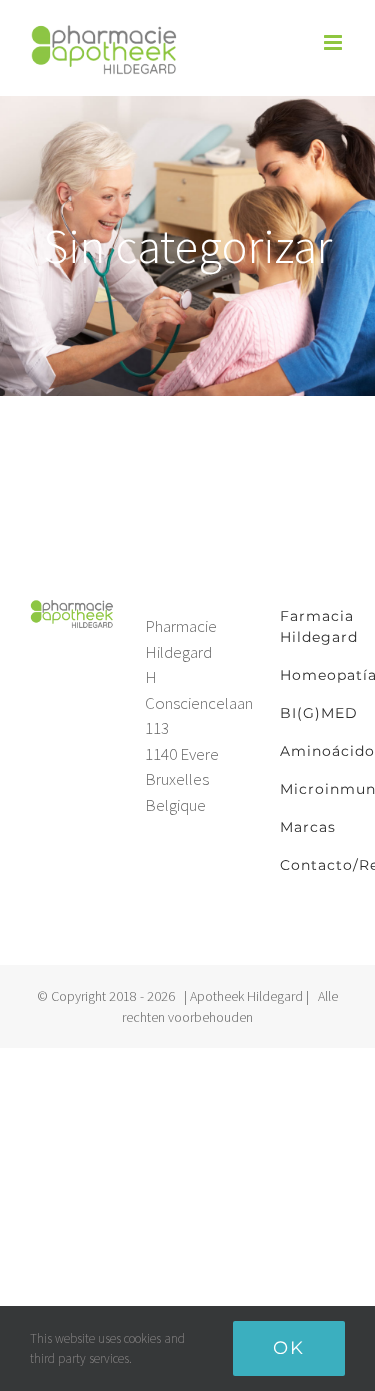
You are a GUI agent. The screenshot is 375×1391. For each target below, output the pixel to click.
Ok (289, 1348)
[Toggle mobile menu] (334, 42)
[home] (72, 609)
